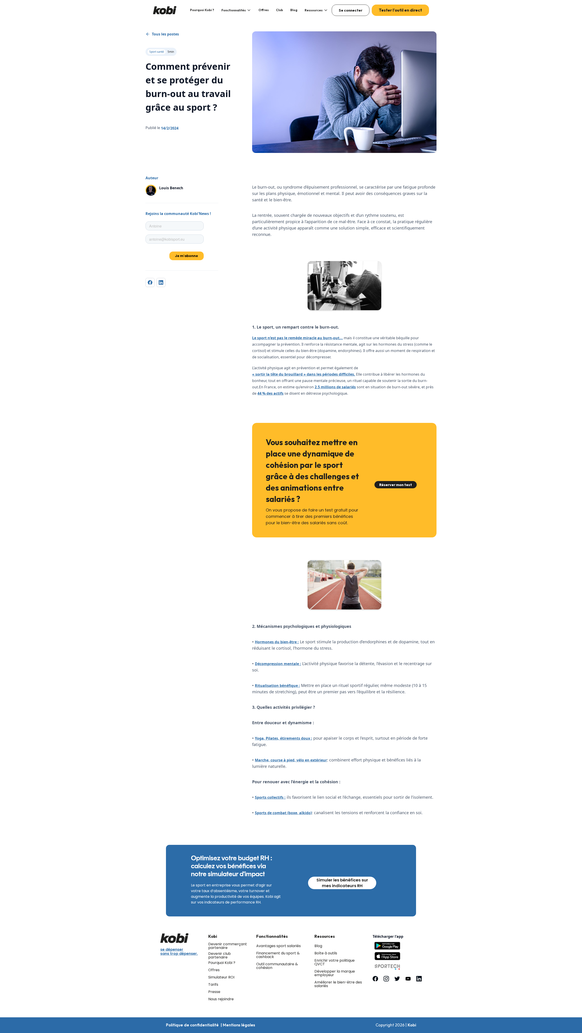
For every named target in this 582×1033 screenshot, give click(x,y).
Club (279, 10)
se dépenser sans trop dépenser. (179, 952)
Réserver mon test (395, 484)
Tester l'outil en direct (400, 10)
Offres (263, 10)
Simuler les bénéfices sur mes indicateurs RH (342, 882)
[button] (236, 10)
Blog (293, 10)
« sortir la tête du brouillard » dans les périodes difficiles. (303, 374)
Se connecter (350, 10)
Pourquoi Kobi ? (202, 10)
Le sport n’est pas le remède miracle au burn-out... (297, 338)
